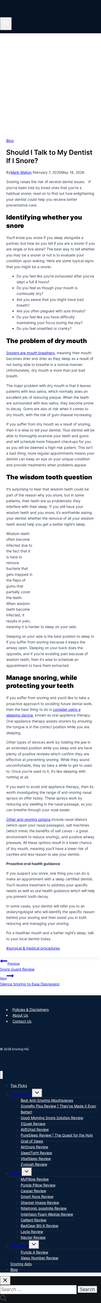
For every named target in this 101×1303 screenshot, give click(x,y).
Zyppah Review (34, 1164)
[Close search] (5, 1280)
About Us (20, 1015)
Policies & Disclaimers (30, 1009)
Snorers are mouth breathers (30, 353)
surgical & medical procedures (33, 948)
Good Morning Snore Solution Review (52, 1117)
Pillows (16, 1173)
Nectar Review (33, 1237)
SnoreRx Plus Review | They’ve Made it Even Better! (58, 1109)
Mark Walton (21, 172)
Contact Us (21, 1021)
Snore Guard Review (17, 966)
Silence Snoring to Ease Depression (30, 981)
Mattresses (19, 1246)
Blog (10, 140)
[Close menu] (1, 1075)
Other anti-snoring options (28, 819)
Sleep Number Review (39, 1258)
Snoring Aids (21, 1264)
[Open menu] (6, 23)
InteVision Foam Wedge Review (47, 1214)
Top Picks (18, 1085)
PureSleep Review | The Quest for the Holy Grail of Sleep (57, 1138)
